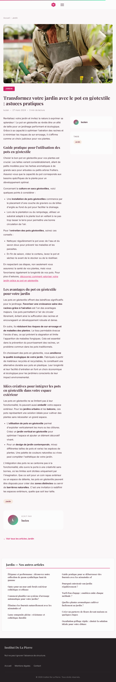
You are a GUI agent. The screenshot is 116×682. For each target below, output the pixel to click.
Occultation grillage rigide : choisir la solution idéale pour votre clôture (84, 623)
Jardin (15, 18)
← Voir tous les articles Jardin (18, 538)
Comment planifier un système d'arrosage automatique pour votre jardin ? (28, 597)
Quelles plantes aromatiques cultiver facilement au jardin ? (80, 604)
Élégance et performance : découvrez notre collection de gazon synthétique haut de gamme (29, 577)
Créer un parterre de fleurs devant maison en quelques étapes (84, 613)
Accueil (6, 18)
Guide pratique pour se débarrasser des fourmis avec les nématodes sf (81, 576)
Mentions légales (22, 666)
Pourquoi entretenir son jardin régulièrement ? (77, 585)
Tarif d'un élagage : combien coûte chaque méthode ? (82, 594)
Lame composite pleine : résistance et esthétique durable (26, 616)
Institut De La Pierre (18, 647)
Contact (37, 666)
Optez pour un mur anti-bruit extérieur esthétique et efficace (27, 588)
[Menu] (62, 5)
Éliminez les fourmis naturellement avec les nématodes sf (29, 607)
